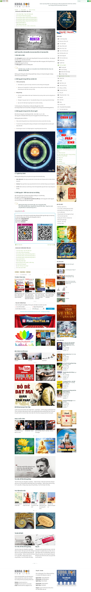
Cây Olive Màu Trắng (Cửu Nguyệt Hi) (35, 505)
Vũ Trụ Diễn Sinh (61, 212)
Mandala (60, 161)
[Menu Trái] (1, 1)
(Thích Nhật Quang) (69, 355)
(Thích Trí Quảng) (69, 382)
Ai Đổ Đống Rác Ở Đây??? (71, 269)
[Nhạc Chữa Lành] (25, 346)
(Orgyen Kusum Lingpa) (69, 344)
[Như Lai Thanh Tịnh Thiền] (45, 454)
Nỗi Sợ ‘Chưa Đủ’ (61, 152)
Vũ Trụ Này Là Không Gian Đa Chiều (65, 208)
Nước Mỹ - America (29, 430)
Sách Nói (61, 99)
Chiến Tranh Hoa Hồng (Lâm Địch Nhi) (42, 505)
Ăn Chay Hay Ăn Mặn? (21, 267)
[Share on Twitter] (46, 275)
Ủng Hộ (61, 97)
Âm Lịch (61, 92)
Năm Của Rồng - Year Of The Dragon (19, 431)
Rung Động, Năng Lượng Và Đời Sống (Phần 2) (27, 19)
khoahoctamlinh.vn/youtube (25, 583)
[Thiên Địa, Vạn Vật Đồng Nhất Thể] (66, 337)
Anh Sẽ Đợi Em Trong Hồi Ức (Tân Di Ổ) (18, 505)
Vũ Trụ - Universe (49, 430)
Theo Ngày (60, 147)
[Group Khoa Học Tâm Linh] (66, 585)
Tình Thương (64, 69)
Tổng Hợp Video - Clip (64, 95)
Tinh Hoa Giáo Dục (63, 57)
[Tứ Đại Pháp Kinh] (66, 144)
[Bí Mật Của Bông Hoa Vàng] (25, 454)
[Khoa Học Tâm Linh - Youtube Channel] (25, 381)
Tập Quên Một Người (70, 264)
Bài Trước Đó (19, 244)
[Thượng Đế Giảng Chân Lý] (66, 127)
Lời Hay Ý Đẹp (64, 73)
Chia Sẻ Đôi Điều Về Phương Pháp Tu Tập (70, 276)
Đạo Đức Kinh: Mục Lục (41, 546)
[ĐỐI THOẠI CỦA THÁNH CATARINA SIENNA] (66, 452)
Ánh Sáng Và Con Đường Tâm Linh (65, 210)
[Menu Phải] (90, 1)
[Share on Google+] (49, 275)
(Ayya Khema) (69, 373)
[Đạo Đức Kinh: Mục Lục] (45, 540)
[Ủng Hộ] (66, 33)
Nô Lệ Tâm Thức (62, 163)
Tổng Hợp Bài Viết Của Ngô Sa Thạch (65, 214)
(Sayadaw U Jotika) (69, 364)
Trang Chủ (16, 9)
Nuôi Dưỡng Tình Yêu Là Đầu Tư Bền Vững (26, 26)
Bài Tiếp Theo (51, 244)
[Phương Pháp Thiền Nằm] (45, 381)
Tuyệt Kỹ (67, 298)
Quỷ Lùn (30, 360)
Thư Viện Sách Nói (63, 109)
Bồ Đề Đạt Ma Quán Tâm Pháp (22, 407)
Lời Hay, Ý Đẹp (60, 223)
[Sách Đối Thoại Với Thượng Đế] (45, 529)
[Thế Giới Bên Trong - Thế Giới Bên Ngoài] (25, 529)
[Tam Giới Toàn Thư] (66, 184)
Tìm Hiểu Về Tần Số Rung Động (24, 15)
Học (43, 360)
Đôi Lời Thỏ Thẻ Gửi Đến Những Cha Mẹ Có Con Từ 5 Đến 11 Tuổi (71, 282)
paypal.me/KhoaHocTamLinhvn (46, 587)
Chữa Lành (61, 60)
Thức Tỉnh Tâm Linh (63, 50)
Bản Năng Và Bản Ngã (21, 24)
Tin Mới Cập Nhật (63, 38)
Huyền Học (61, 62)
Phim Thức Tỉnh (62, 48)
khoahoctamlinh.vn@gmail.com (25, 585)
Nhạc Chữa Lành (63, 46)
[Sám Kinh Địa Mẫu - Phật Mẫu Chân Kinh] (66, 242)
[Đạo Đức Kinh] (66, 201)
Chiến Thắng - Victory (39, 430)
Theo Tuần (66, 147)
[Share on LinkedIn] (52, 275)
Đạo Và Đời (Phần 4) (21, 22)
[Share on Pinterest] (54, 275)
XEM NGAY (50, 308)
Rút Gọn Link (62, 104)
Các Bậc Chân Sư (63, 90)
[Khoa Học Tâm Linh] (5, 1)
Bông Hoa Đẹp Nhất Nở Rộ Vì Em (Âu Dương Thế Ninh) (26, 505)
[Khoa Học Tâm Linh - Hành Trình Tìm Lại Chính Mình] (66, 29)
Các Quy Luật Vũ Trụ (61, 206)
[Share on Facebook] (44, 275)
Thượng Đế (63, 67)
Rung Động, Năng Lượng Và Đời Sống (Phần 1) (27, 17)
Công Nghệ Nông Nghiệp (64, 106)
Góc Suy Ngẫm (23, 9)
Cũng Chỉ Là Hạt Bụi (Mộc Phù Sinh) (51, 504)
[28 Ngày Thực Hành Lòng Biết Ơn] (25, 540)
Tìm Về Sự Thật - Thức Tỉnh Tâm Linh (25, 14)
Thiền (60, 80)
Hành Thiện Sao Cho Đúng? (22, 265)
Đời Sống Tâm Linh (63, 53)
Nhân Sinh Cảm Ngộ (65, 71)
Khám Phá (61, 78)
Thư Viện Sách (62, 43)
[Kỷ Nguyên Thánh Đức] (66, 258)
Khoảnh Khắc (17, 360)
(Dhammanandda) (69, 391)
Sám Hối (67, 292)
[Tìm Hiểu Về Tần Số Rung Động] (35, 457)
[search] (88, 1)
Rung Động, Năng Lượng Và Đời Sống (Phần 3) (27, 20)
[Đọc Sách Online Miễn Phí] (45, 346)
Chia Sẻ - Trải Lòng (32, 9)
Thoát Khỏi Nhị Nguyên (21, 264)
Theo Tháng (73, 147)
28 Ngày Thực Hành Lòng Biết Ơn (23, 546)
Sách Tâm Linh (62, 83)
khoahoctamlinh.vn (23, 582)
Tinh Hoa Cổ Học (63, 85)
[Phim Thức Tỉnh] (35, 327)
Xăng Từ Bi (61, 157)
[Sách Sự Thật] (66, 426)
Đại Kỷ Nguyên (62, 55)
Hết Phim (60, 159)
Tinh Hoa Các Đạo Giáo (62, 216)
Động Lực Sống (62, 87)
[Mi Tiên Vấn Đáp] (66, 320)
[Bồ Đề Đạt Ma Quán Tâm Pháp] (35, 383)
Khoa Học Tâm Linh (63, 41)
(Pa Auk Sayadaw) (69, 401)
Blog (60, 102)
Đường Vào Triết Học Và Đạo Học (64, 217)
